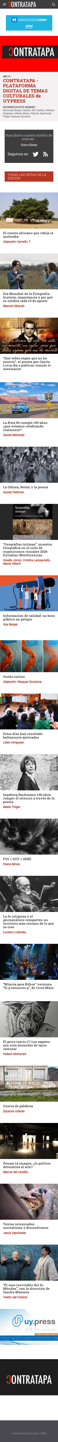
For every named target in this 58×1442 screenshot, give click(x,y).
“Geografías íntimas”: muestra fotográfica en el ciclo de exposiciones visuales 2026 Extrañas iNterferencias (27, 549)
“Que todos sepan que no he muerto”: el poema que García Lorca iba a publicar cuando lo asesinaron (27, 363)
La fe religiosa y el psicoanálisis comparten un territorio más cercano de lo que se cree (28, 921)
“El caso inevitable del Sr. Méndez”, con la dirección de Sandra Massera (26, 1288)
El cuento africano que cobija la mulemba (28, 235)
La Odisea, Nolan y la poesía (25, 487)
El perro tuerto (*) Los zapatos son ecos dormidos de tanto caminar (26, 1045)
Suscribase (29, 145)
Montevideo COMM (36, 1433)
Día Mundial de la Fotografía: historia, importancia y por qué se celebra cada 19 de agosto (28, 297)
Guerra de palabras (18, 1106)
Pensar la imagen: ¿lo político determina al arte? (27, 1165)
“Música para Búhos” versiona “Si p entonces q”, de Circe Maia (28, 986)
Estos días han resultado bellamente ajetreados (23, 735)
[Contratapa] (22, 4)
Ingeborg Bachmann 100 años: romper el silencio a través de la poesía (29, 798)
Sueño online (14, 676)
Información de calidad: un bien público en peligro (29, 617)
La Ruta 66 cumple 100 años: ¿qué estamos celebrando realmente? (25, 426)
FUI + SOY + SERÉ (17, 859)
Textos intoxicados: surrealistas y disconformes (25, 1226)
